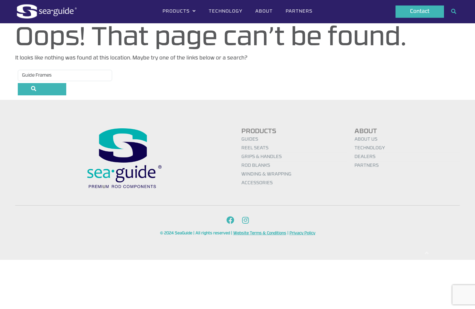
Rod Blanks (255, 165)
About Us (365, 139)
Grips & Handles (261, 156)
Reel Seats (255, 148)
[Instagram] (245, 221)
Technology (225, 11)
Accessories (257, 183)
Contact (419, 11)
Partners (299, 11)
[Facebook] (230, 221)
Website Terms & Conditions (259, 233)
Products (177, 11)
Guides (249, 139)
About (264, 11)
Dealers (364, 156)
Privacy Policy (302, 233)
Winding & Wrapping (266, 174)
